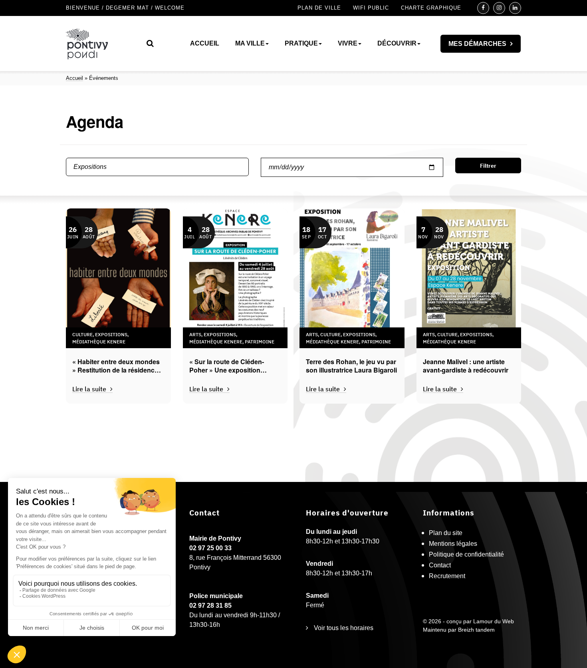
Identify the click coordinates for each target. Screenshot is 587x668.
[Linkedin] (515, 8)
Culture (82, 334)
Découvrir (396, 43)
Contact (440, 565)
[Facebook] (483, 8)
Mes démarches (477, 43)
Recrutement (447, 576)
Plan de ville (319, 8)
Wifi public (371, 8)
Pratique (301, 43)
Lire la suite (89, 388)
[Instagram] (499, 8)
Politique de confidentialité (466, 554)
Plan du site (445, 532)
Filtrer (488, 165)
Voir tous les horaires (342, 627)
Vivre (347, 43)
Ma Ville (250, 43)
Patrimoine (259, 341)
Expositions (111, 334)
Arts (195, 334)
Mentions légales (453, 543)
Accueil (204, 43)
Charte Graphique (431, 8)
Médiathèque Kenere (98, 341)
